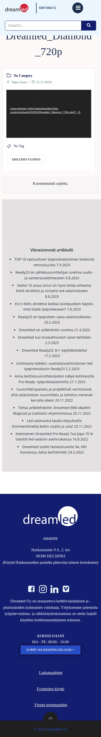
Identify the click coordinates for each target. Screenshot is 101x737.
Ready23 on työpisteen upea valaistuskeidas (54, 316)
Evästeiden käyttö (50, 689)
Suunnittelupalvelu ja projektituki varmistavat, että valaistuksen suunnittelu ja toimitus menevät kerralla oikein (52, 395)
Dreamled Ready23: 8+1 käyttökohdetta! (54, 350)
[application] (48, 114)
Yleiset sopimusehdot (50, 705)
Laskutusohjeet (50, 673)
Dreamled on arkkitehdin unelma (46, 330)
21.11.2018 (43, 82)
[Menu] (77, 7)
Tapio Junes (19, 82)
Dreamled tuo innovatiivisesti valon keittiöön (54, 337)
